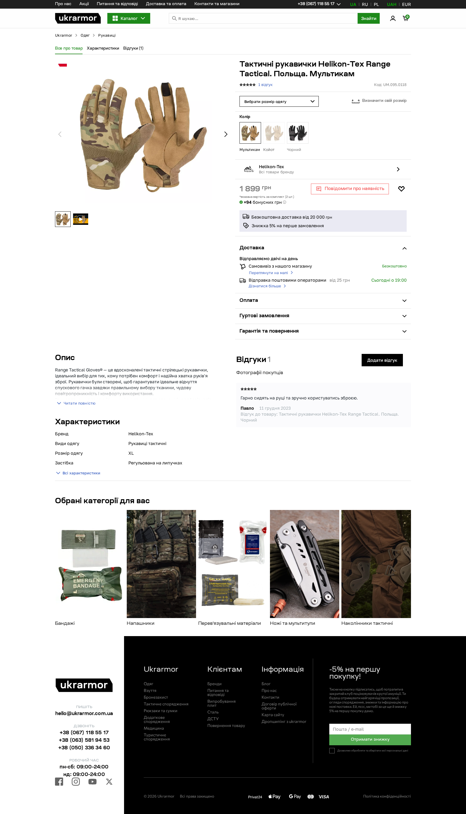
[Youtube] (92, 782)
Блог (266, 684)
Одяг (85, 35)
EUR (406, 4)
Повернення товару (226, 725)
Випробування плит (221, 703)
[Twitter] (109, 782)
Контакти (270, 697)
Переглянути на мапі (268, 272)
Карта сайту (273, 715)
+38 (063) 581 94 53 (84, 740)
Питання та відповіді (117, 4)
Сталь (213, 712)
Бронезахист (156, 697)
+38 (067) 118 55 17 (84, 733)
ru (365, 4)
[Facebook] (59, 782)
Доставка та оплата (166, 4)
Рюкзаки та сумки (160, 711)
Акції (84, 4)
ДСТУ (213, 719)
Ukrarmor (63, 35)
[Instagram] (76, 782)
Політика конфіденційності (387, 796)
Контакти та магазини (216, 4)
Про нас (63, 4)
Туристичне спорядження (157, 737)
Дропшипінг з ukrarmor (284, 721)
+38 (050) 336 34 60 (84, 748)
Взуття (150, 690)
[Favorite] (401, 189)
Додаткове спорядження (157, 719)
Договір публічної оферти (279, 706)
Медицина (154, 728)
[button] (78, 18)
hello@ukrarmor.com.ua (84, 714)
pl (376, 4)
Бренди (214, 684)
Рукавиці (107, 35)
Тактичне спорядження (166, 704)
